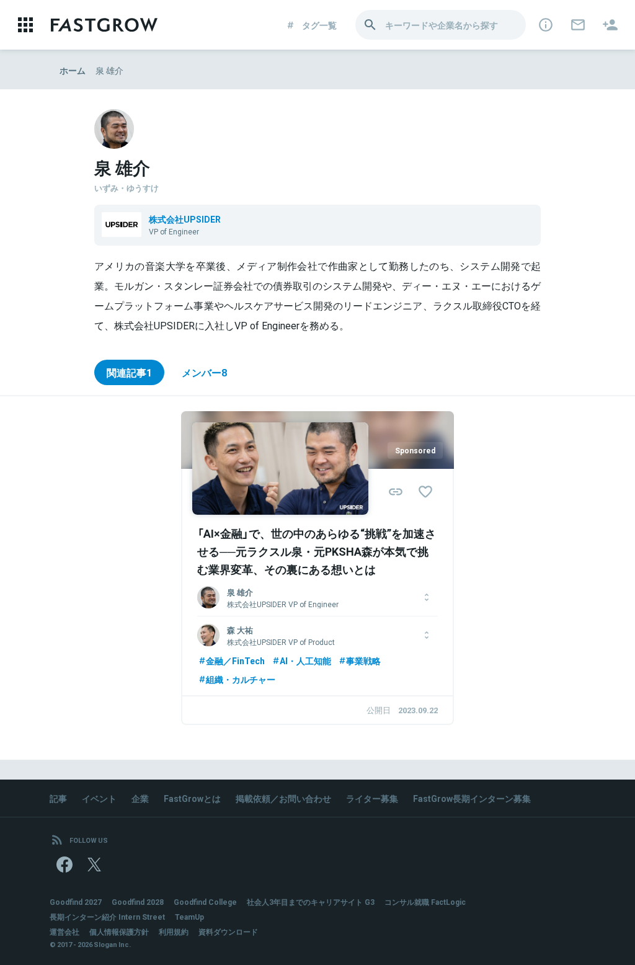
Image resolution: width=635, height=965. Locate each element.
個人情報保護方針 (119, 931)
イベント (99, 798)
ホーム (73, 70)
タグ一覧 (319, 25)
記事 (58, 798)
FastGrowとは (192, 798)
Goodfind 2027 (76, 901)
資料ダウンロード (228, 931)
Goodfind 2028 (138, 901)
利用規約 (174, 931)
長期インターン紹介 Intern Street (107, 916)
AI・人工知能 (305, 660)
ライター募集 (372, 798)
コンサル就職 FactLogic (425, 901)
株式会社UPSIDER (185, 219)
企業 (140, 798)
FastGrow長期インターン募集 (472, 798)
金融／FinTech (235, 660)
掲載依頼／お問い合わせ (283, 798)
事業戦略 (363, 660)
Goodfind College (205, 901)
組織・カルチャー (240, 679)
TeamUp (189, 916)
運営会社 (64, 931)
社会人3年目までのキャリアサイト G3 (311, 901)
